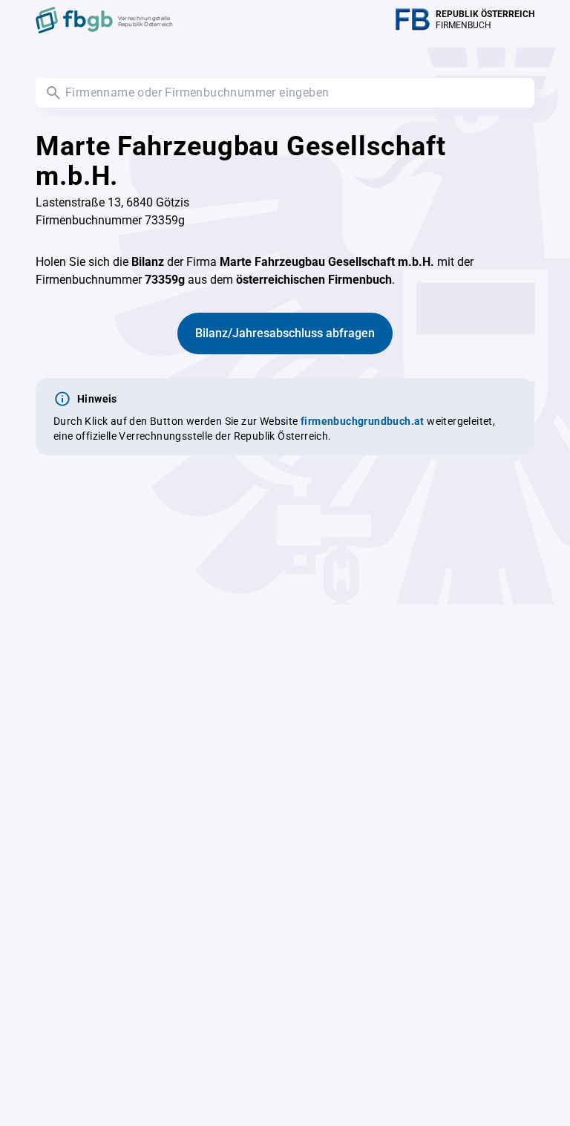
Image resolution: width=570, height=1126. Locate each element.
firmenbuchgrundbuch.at (363, 421)
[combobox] (285, 93)
